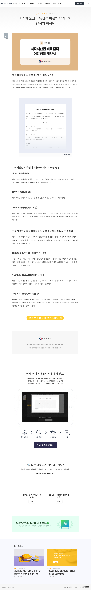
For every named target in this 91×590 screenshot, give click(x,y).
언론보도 (49, 568)
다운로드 (33, 501)
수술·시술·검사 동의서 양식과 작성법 (59, 496)
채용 (83, 587)
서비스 (39, 3)
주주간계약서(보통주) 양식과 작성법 (33, 496)
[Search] (89, 4)
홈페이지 (79, 3)
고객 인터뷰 (47, 3)
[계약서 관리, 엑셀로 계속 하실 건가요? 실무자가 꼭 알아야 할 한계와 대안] (29, 557)
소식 (54, 3)
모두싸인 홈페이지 (68, 587)
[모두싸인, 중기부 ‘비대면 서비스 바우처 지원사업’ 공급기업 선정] (62, 557)
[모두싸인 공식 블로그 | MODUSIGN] (9, 3)
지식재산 (44, 14)
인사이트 (24, 3)
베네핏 (59, 3)
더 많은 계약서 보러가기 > (45, 473)
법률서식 (32, 3)
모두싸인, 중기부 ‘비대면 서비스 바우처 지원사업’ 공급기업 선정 (61, 572)
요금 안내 (77, 587)
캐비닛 (15, 568)
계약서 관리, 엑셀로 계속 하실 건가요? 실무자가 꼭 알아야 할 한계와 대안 (27, 572)
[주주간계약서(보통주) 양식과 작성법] (33, 485)
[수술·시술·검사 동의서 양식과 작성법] (59, 485)
